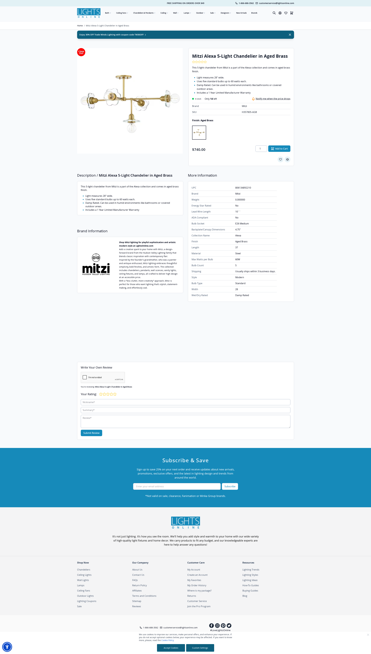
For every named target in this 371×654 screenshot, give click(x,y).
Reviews (136, 606)
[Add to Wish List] (280, 159)
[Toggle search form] (274, 13)
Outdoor (199, 13)
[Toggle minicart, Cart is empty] (291, 13)
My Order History (196, 585)
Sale (212, 13)
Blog (244, 595)
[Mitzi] (96, 265)
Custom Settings (200, 647)
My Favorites (194, 580)
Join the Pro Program (199, 606)
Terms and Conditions (144, 595)
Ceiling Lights (84, 574)
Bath (107, 13)
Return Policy (139, 585)
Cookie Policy (167, 640)
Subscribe (229, 486)
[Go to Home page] (88, 13)
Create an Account (197, 574)
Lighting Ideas (250, 580)
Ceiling (163, 13)
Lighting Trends (250, 569)
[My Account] (280, 13)
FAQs (135, 580)
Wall (175, 13)
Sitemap (136, 601)
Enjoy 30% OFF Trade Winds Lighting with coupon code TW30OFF (111, 34)
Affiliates (137, 590)
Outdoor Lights (85, 595)
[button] (7, 647)
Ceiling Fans (121, 13)
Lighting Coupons (86, 601)
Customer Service (197, 601)
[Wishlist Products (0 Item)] (286, 13)
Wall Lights (83, 580)
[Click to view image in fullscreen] (130, 101)
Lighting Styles (250, 574)
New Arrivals (241, 13)
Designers (225, 13)
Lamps (186, 13)
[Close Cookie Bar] (368, 635)
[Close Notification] (290, 34)
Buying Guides (250, 590)
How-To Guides (250, 585)
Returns (191, 595)
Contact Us (138, 574)
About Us (137, 569)
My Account (193, 569)
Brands (254, 13)
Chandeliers (83, 569)
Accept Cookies (171, 647)
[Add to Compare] (287, 159)
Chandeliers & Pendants (143, 13)
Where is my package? (199, 590)
